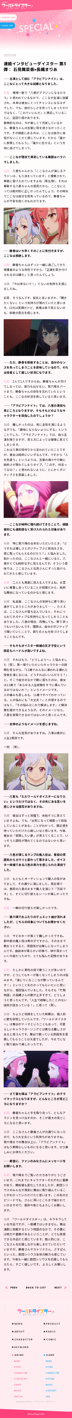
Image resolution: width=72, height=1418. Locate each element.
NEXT (58, 1287)
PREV (14, 1287)
